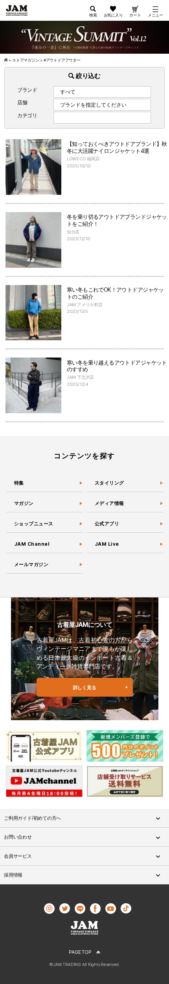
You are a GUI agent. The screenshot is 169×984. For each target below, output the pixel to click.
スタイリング (109, 483)
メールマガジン (31, 564)
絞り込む (87, 76)
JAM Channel (32, 544)
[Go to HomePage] (6, 60)
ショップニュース (33, 523)
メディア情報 (109, 503)
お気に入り (113, 15)
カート (135, 15)
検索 (93, 15)
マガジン (24, 503)
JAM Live (107, 544)
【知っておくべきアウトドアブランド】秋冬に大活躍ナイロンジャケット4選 (117, 147)
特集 (19, 483)
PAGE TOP (80, 952)
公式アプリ (107, 523)
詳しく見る (84, 687)
